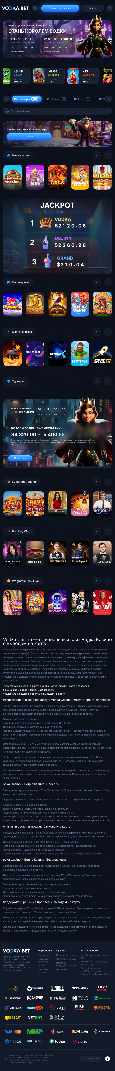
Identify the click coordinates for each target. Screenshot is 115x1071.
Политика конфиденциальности (67, 964)
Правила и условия (66, 955)
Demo (12, 192)
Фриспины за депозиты (44, 970)
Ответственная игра (66, 959)
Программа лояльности (43, 960)
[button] (6, 99)
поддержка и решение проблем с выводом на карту (34, 693)
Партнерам (62, 969)
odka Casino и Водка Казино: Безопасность (28, 689)
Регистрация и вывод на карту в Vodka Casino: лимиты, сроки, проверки (46, 685)
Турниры (41, 965)
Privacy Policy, (88, 974)
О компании (43, 955)
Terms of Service (103, 974)
